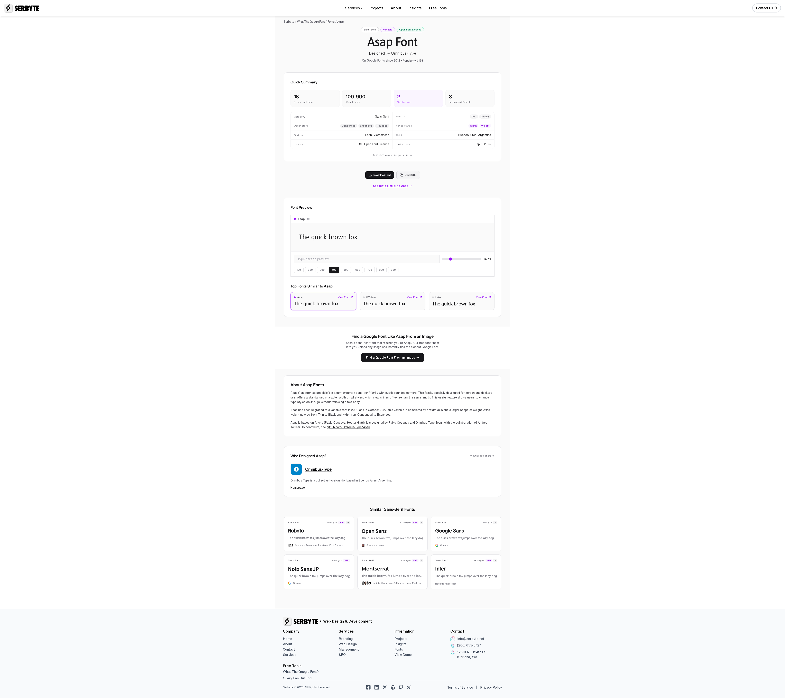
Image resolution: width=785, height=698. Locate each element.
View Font (344, 297)
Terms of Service (460, 687)
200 (310, 269)
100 (299, 269)
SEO (342, 654)
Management (349, 649)
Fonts (331, 21)
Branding (346, 638)
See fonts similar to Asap (390, 185)
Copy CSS (410, 175)
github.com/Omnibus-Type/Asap (348, 427)
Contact (289, 649)
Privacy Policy (491, 687)
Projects (376, 8)
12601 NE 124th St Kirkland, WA (471, 654)
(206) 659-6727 (469, 645)
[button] (323, 301)
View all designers (480, 455)
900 (393, 269)
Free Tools (438, 8)
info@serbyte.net (470, 638)
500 (345, 269)
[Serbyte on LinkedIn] (376, 687)
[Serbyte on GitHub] (401, 687)
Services (352, 8)
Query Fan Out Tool (297, 678)
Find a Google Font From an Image (390, 357)
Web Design (348, 644)
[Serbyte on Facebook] (368, 687)
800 (381, 269)
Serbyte (289, 21)
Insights (415, 8)
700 (369, 269)
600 (357, 269)
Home (287, 638)
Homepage (297, 487)
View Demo (403, 654)
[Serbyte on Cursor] (392, 687)
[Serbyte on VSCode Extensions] (409, 687)
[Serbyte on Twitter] (384, 687)
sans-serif (370, 29)
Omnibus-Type (318, 469)
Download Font (382, 175)
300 (322, 269)
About (396, 8)
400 (334, 269)
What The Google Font (311, 21)
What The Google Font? (301, 671)
